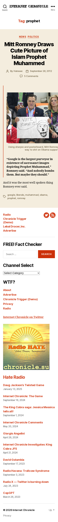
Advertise (9, 230)
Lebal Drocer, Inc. (14, 226)
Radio (7, 214)
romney (21, 198)
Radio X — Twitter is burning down (26, 481)
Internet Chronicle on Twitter (23, 317)
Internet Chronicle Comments (23, 422)
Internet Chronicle (23, 510)
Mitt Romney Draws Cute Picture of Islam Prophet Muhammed (29, 53)
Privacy (8, 303)
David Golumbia (13, 459)
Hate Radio (14, 377)
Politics (33, 36)
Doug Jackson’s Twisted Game (23, 385)
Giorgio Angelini (14, 433)
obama (43, 194)
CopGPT (8, 493)
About (7, 290)
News (22, 36)
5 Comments (31, 76)
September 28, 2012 (41, 71)
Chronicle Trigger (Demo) (20, 299)
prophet (11, 198)
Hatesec (18, 71)
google (11, 194)
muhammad (32, 194)
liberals (20, 194)
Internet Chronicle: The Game (23, 396)
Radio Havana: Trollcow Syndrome (26, 470)
